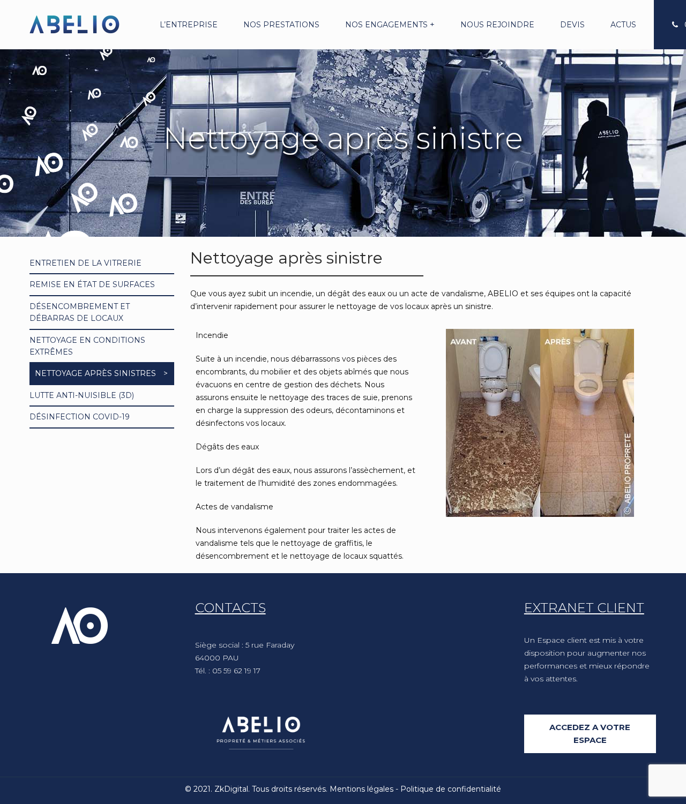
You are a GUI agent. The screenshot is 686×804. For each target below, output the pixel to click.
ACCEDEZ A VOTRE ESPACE (589, 733)
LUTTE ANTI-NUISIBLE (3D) (81, 395)
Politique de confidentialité (450, 789)
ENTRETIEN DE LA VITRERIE (85, 263)
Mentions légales (361, 789)
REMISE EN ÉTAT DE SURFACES (92, 284)
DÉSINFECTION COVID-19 (79, 417)
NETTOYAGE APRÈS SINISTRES (95, 373)
